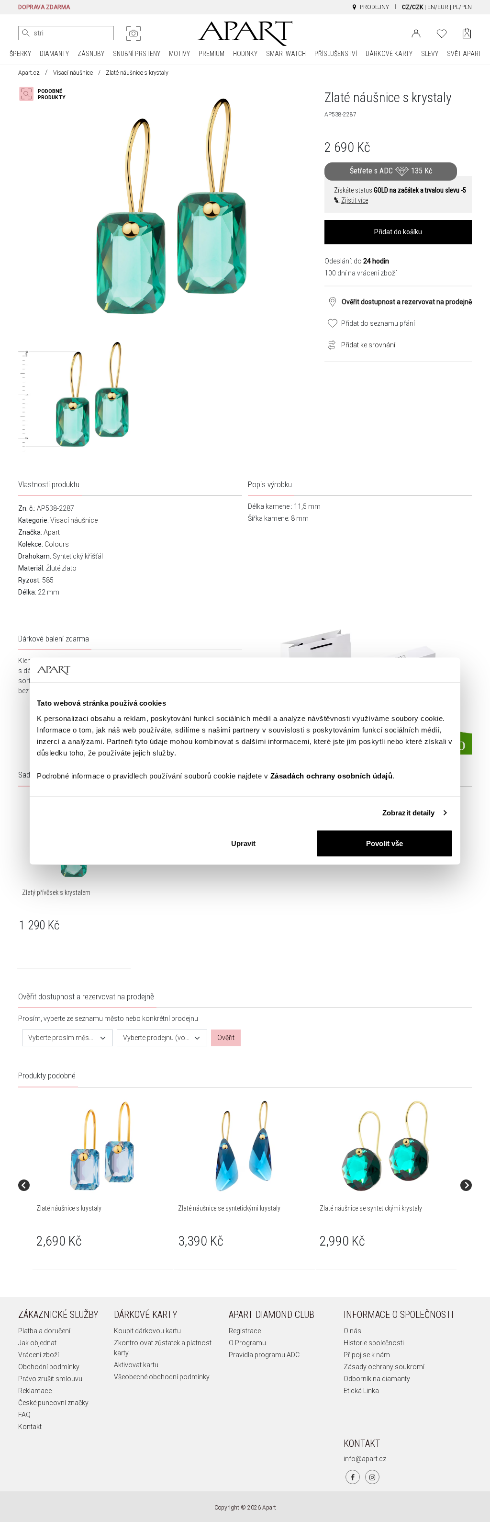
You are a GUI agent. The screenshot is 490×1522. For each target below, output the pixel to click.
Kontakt (30, 1426)
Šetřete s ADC (391, 170)
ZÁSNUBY (91, 53)
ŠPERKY (20, 53)
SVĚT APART (464, 53)
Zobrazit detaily (408, 813)
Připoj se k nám (367, 1355)
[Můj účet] (416, 32)
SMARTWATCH (286, 53)
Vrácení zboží (38, 1355)
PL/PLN (462, 7)
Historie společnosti (374, 1343)
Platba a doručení (44, 1331)
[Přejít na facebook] (352, 1477)
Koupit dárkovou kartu (147, 1331)
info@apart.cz (365, 1459)
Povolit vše (384, 843)
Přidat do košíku (398, 232)
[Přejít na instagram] (372, 1477)
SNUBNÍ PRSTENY (136, 53)
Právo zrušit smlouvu (50, 1379)
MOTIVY (179, 53)
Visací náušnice (73, 72)
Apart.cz (29, 72)
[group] (103, 1185)
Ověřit (225, 1037)
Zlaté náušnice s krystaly (68, 1208)
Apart (52, 532)
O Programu (247, 1343)
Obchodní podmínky (48, 1367)
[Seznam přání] (441, 32)
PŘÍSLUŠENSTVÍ (335, 53)
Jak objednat (37, 1343)
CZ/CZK (412, 7)
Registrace (245, 1331)
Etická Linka (361, 1391)
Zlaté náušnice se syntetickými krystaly (229, 1208)
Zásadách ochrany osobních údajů (331, 775)
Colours (57, 544)
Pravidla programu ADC (264, 1355)
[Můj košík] (467, 33)
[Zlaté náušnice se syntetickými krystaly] (244, 1146)
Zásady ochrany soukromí (384, 1367)
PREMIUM (211, 53)
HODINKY (245, 53)
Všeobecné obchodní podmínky (162, 1377)
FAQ (24, 1415)
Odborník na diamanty (377, 1379)
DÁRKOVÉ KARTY (389, 53)
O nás (352, 1331)
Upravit (243, 843)
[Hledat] (26, 33)
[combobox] (67, 1038)
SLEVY (429, 53)
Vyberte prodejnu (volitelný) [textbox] (156, 1037)
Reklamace (35, 1391)
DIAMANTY (54, 53)
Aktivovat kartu (136, 1365)
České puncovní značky (53, 1403)
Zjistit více (354, 200)
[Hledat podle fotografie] (133, 33)
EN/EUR (437, 7)
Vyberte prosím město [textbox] (61, 1037)
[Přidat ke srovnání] (329, 344)
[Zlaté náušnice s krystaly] (102, 1146)
